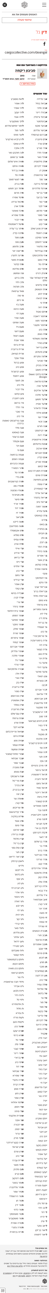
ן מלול (19, 1009)
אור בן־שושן (16, 157)
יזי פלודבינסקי (39, 256)
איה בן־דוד (17, 171)
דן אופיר (18, 584)
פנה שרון (42, 819)
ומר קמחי (18, 642)
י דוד (44, 1212)
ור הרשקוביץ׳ (40, 712)
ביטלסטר (41, 122)
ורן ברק (19, 184)
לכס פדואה (41, 382)
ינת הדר (18, 995)
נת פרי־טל (17, 781)
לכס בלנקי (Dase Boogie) (38, 375)
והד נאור (42, 157)
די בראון (18, 558)
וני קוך (19, 919)
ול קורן (19, 803)
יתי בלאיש (41, 285)
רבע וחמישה (40, 480)
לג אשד (19, 821)
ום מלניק (18, 1169)
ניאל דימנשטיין (39, 775)
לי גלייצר (42, 1016)
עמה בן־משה (16, 455)
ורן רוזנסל (41, 233)
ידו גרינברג (17, 687)
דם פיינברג (41, 139)
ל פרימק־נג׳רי (40, 636)
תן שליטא (18, 269)
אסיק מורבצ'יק (39, 1043)
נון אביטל (42, 1128)
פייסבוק (26, 1273)
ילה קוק (42, 877)
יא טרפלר (42, 605)
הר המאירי (17, 468)
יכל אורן (18, 206)
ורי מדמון (42, 211)
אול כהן (19, 1027)
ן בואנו (43, 524)
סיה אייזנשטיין (39, 440)
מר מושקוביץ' (16, 1219)
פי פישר (18, 500)
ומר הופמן (17, 616)
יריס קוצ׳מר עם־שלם (38, 279)
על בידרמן (41, 1163)
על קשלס (42, 1168)
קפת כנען (18, 1022)
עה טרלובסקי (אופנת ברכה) (12, 422)
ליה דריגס (41, 1025)
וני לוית (19, 915)
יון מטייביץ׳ (17, 495)
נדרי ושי (42, 417)
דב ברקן (19, 278)
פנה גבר (42, 810)
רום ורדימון (41, 1195)
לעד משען (41, 399)
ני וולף (43, 761)
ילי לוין (43, 614)
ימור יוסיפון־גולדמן (14, 126)
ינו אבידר (18, 986)
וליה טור (42, 1096)
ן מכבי (43, 967)
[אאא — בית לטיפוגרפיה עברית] (44, 1281)
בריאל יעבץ (41, 587)
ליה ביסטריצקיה (38, 641)
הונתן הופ (42, 1047)
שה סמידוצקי (16, 526)
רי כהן (19, 1156)
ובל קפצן (42, 1092)
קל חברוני (41, 824)
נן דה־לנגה (41, 976)
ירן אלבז (18, 148)
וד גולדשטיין (40, 703)
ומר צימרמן (17, 638)
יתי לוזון (42, 294)
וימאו (28, 1276)
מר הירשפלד (16, 1196)
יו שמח (43, 922)
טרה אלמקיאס (15, 669)
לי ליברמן (41, 1020)
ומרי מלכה (17, 656)
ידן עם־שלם (17, 714)
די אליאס (42, 694)
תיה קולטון (41, 565)
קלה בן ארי (41, 828)
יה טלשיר (41, 247)
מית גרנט (18, 736)
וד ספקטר (41, 708)
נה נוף (43, 748)
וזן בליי (19, 477)
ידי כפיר (42, 726)
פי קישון (42, 466)
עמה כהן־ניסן (16, 464)
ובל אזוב (42, 1065)
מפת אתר (44, 1286)
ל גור (44, 998)
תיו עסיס (18, 540)
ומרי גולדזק (17, 651)
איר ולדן (43, 1038)
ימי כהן (19, 1062)
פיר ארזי (18, 504)
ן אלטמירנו (17, 1004)
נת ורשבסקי (16, 776)
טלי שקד (18, 358)
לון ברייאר (41, 348)
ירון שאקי (18, 144)
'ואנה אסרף (41, 569)
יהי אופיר (18, 108)
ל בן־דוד (42, 623)
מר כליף (18, 1210)
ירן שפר (18, 1098)
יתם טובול (41, 312)
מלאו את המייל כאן (15, 1266)
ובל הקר (42, 1078)
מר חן (19, 1201)
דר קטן (43, 864)
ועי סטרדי (18, 946)
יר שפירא (18, 1076)
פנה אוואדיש (40, 806)
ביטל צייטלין (40, 117)
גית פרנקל (41, 940)
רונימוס (43, 1199)
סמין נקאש (41, 1150)
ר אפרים (42, 556)
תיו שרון (18, 544)
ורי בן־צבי (41, 198)
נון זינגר (43, 1132)
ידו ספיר (18, 691)
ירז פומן (18, 1089)
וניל (45, 1101)
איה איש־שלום (15, 162)
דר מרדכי (41, 860)
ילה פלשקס (40, 873)
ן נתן (44, 538)
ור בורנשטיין (40, 175)
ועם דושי (18, 331)
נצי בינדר (42, 551)
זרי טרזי (18, 665)
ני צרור (19, 1134)
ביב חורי (42, 935)
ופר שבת (18, 340)
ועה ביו (19, 305)
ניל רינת (42, 435)
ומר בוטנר (17, 1183)
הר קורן (43, 904)
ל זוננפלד (42, 627)
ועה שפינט (18, 323)
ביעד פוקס (41, 126)
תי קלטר (18, 264)
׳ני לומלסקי (41, 578)
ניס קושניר (41, 802)
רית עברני (17, 1161)
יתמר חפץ (41, 321)
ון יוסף (19, 879)
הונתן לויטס (41, 1052)
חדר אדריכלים (39, 868)
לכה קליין (18, 233)
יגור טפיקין (41, 238)
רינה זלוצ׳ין (17, 256)
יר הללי (19, 407)
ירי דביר (18, 220)
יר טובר (19, 412)
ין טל (44, 730)
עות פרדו (18, 1018)
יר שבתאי (17, 1071)
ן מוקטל (42, 735)
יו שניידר (42, 926)
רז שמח (42, 484)
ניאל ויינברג (41, 779)
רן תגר (19, 852)
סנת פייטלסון (40, 444)
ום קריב (19, 1174)
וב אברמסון (41, 699)
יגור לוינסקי (41, 242)
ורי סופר (42, 215)
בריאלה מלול (40, 596)
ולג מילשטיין (40, 162)
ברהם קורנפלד (39, 135)
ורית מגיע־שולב (39, 229)
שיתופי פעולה (24, 20)
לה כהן (43, 330)
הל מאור (18, 1165)
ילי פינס (19, 826)
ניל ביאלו (42, 797)
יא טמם (43, 600)
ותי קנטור (18, 955)
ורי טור (43, 202)
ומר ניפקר (17, 625)
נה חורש (42, 426)
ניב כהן (43, 1137)
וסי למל (43, 1110)
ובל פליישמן (41, 1087)
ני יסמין (19, 1129)
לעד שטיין (41, 404)
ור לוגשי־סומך (16, 180)
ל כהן (44, 632)
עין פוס (19, 242)
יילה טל (42, 264)
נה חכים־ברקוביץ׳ (38, 743)
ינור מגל (19, 130)
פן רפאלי (42, 676)
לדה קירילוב (41, 886)
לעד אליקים (40, 391)
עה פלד (19, 428)
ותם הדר (42, 1114)
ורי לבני (43, 206)
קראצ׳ (19, 517)
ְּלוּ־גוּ (44, 520)
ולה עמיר (42, 985)
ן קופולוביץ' (41, 971)
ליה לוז (43, 645)
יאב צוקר (42, 1226)
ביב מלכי (42, 108)
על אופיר (42, 1154)
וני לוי (20, 910)
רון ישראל (17, 1147)
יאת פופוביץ (17, 99)
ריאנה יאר (17, 251)
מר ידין (19, 1205)
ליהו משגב (41, 370)
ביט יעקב (18, 1031)
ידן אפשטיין (17, 700)
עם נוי (20, 450)
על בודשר (42, 1159)
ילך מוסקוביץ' (16, 122)
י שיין (44, 1221)
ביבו (44, 685)
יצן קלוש (19, 394)
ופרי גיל (19, 660)
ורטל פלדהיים (39, 189)
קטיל (44, 1034)
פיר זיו (19, 513)
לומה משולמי (40, 339)
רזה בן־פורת (16, 1232)
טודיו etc (18, 486)
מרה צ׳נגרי (17, 1228)
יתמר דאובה (40, 316)
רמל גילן (42, 1204)
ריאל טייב (41, 502)
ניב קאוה (42, 1141)
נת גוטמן (18, 772)
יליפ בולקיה (17, 817)
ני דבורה (18, 1125)
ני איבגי (19, 1120)
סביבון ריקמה (25, 71)
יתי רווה (42, 307)
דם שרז (42, 144)
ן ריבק (43, 542)
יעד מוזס (18, 135)
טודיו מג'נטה (16, 491)
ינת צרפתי (17, 718)
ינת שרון (18, 723)
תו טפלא (18, 535)
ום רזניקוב (17, 1178)
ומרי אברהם (16, 647)
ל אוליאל (42, 989)
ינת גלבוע (18, 991)
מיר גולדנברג (16, 1187)
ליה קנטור (41, 650)
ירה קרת (18, 1085)
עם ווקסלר (18, 441)
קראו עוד (43, 1256)
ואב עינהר (42, 1061)
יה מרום (18, 193)
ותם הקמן (18, 964)
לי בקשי (42, 1011)
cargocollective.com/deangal (26, 52)
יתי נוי (43, 303)
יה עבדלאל (41, 251)
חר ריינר (18, 1053)
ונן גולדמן (18, 933)
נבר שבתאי (17, 759)
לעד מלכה (41, 395)
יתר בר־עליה (16, 229)
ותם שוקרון (41, 1119)
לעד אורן (42, 386)
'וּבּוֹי (45, 574)
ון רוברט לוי (17, 888)
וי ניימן (20, 300)
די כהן (43, 980)
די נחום (19, 575)
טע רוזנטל (18, 376)
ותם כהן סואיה (15, 969)
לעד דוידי (42, 667)
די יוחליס (18, 566)
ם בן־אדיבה (41, 1123)
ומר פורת (18, 633)
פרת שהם (41, 475)
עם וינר (19, 446)
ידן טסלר (18, 705)
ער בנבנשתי (41, 1177)
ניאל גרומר (41, 770)
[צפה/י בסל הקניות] (5, 5)
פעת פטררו (41, 1186)
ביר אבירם (41, 690)
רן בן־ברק (18, 790)
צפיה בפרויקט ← (27, 84)
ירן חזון (19, 1094)
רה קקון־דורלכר (14, 1143)
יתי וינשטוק (41, 289)
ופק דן (43, 171)
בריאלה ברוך (40, 592)
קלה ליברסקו (40, 833)
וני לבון (19, 906)
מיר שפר (18, 1192)
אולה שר (18, 799)
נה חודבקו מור (15, 153)
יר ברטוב (18, 403)
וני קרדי (19, 924)
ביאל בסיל (41, 104)
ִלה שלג (42, 882)
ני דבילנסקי (41, 431)
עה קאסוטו (17, 433)
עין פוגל (19, 238)
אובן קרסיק (17, 861)
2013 (22, 76)
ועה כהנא (18, 309)
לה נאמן (42, 334)
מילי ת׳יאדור (40, 408)
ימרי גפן (42, 269)
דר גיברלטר (40, 855)
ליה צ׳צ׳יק (41, 365)
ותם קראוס (17, 973)
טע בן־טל (18, 363)
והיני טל (19, 473)
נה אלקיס (41, 739)
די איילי (19, 549)
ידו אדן (19, 674)
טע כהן (19, 367)
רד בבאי (42, 891)
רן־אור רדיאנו (16, 857)
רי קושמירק (40, 489)
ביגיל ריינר (41, 113)
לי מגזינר (42, 361)
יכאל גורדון (17, 202)
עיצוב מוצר (19, 79)
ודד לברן (18, 598)
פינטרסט (21, 1276)
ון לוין (20, 884)
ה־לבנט (19, 870)
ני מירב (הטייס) (39, 766)
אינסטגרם (7, 1273)
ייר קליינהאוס (16, 812)
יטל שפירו (17, 198)
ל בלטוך (42, 994)
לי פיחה (18, 1111)
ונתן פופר (42, 1105)
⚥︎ (2, 1290)
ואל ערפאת (17, 291)
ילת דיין (43, 618)
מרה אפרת (17, 1223)
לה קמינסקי (40, 516)
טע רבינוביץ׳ (17, 372)
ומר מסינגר (17, 620)
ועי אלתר (18, 937)
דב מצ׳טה (18, 287)
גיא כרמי (18, 1035)
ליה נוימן (42, 1029)
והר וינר (43, 909)
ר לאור (43, 837)
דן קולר (19, 589)
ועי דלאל (18, 942)
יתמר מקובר (40, 325)
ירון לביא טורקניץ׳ (14, 139)
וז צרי (20, 602)
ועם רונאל (18, 336)
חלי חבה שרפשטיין (13, 982)
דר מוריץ (42, 148)
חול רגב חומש (15, 189)
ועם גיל (19, 327)
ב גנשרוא (42, 681)
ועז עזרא (42, 511)
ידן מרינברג (17, 709)
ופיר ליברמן (40, 166)
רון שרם (18, 1152)
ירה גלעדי (17, 1080)
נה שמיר (42, 752)
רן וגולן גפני (17, 848)
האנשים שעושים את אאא (24, 15)
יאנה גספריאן (40, 609)
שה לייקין (18, 522)
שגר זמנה (41, 507)
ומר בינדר (18, 607)
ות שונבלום (17, 951)
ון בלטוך (19, 875)
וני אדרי (19, 893)
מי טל (20, 1000)
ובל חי (43, 1083)
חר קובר (18, 1049)
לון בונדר (42, 343)
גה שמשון (18, 273)
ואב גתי (43, 1056)
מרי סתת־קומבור (14, 754)
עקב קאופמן (40, 1172)
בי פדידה (42, 99)
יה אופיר (18, 104)
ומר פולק (18, 629)
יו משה (43, 913)
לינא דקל (18, 727)
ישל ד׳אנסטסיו (15, 224)
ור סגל (43, 180)
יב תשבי (19, 381)
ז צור (20, 977)
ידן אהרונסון (17, 696)
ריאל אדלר (41, 493)
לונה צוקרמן (40, 357)
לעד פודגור (41, 672)
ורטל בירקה (40, 184)
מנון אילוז (41, 413)
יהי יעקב (18, 113)
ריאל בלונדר (40, 498)
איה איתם (18, 166)
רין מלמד (18, 839)
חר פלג (19, 1044)
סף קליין (42, 457)
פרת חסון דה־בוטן (37, 471)
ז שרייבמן (18, 808)
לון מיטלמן (41, 352)
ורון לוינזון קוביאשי (37, 721)
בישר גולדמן (40, 130)
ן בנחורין (42, 529)
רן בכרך (18, 785)
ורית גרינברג (17, 349)
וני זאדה (18, 902)
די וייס (19, 562)
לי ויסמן (19, 1107)
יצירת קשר (22, 1286)
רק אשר (42, 560)
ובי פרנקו (18, 830)
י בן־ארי (18, 1058)
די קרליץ (18, 580)
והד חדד (42, 153)
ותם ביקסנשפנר (15, 960)
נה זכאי (42, 422)
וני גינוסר (18, 897)
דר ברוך (42, 851)
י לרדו (43, 1217)
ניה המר (42, 547)
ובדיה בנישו (17, 593)
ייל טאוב (42, 260)
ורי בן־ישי (42, 193)
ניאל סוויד (41, 788)
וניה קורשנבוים (15, 482)
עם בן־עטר (17, 437)
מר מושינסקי (16, 1214)
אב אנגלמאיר (40, 900)
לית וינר (43, 659)
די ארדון (18, 553)
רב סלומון (18, 247)
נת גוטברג (18, 767)
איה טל (19, 175)
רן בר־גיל (18, 843)
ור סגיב (43, 717)
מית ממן (18, 741)
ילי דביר (19, 389)
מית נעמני (18, 745)
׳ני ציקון (43, 583)
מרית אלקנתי (16, 1116)
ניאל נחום (41, 784)
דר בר (43, 846)
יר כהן (20, 416)
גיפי (14, 1276)
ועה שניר (18, 318)
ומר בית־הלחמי (15, 611)
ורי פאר (42, 220)
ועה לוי (19, 314)
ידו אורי (19, 678)
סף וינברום (41, 453)
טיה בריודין (17, 834)
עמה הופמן (17, 459)
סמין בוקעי (41, 1145)
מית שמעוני (17, 750)
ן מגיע (43, 962)
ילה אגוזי (18, 117)
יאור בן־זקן (41, 1230)
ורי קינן (43, 224)
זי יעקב (43, 949)
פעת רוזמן (41, 1190)
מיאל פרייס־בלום (14, 732)
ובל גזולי (42, 1069)
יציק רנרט (41, 273)
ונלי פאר (18, 928)
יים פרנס (42, 953)
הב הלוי (42, 1208)
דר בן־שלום (40, 842)
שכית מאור (17, 260)
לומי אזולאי (17, 1102)
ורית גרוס (18, 345)
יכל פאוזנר (17, 211)
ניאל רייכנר (41, 793)
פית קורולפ (41, 1181)
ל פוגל (43, 1007)
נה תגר (43, 757)
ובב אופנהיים (40, 944)
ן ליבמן (43, 958)
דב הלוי (19, 282)
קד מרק (18, 1138)
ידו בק (19, 683)
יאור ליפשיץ (40, 1235)
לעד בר (43, 663)
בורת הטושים (40, 931)
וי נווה (20, 296)
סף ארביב (41, 449)
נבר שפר (18, 763)
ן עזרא (19, 1013)
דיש (21, 866)
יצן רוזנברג (17, 398)
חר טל (19, 1040)
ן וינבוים (43, 533)
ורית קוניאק (17, 354)
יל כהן (20, 385)
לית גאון (43, 654)
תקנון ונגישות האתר (33, 1286)
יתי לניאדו (41, 298)
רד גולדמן (42, 895)
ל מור (43, 1002)
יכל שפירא (17, 215)
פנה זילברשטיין (39, 815)
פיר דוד (19, 508)
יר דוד (19, 1067)
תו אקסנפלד (16, 531)
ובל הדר (42, 1074)
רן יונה (19, 794)
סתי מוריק (41, 462)
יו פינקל (43, 918)
